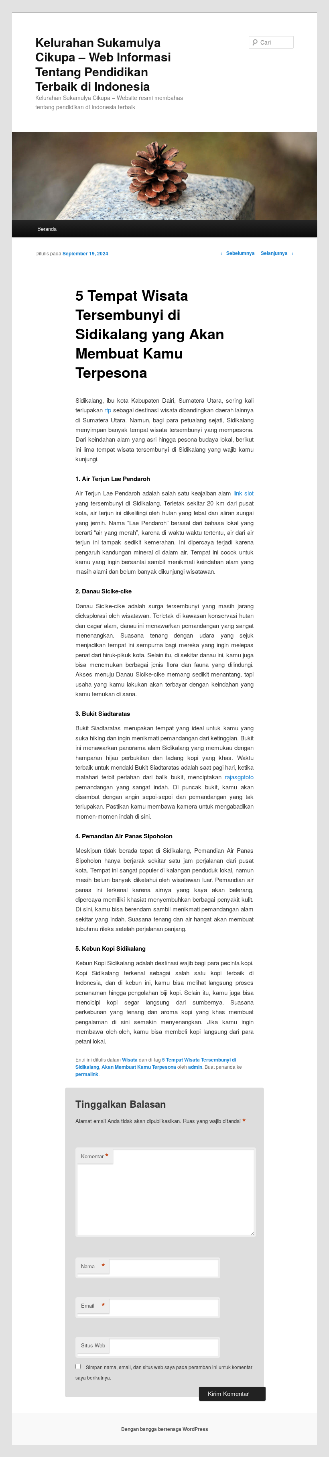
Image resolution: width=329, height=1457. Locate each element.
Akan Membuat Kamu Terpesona (139, 1066)
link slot (244, 493)
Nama (93, 1266)
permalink (86, 1074)
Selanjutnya (277, 253)
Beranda (47, 228)
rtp (107, 410)
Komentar (95, 1156)
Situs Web (93, 1345)
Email (93, 1305)
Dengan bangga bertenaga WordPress (164, 1429)
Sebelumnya (237, 253)
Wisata (130, 1059)
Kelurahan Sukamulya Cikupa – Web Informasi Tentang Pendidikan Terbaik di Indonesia (103, 63)
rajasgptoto (239, 776)
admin (195, 1066)
